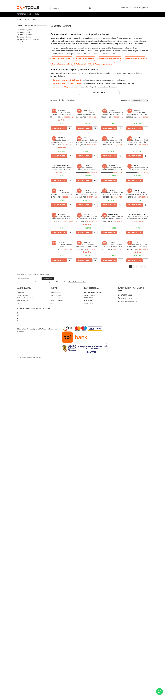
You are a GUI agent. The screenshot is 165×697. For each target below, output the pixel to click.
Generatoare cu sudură (62, 64)
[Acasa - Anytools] (28, 8)
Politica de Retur (56, 295)
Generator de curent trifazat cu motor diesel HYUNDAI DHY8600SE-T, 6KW (86, 217)
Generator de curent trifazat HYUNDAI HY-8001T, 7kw (137, 141)
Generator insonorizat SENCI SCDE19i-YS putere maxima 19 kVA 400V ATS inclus (86, 193)
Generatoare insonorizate (110, 58)
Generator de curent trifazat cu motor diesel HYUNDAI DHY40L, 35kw (137, 169)
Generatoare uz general (62, 58)
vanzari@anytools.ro (128, 301)
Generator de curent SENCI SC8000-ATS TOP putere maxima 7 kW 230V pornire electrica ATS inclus (112, 141)
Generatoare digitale (23, 32)
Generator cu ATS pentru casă (65, 87)
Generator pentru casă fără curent (67, 80)
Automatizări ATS (83, 64)
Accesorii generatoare (104, 64)
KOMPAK (87, 110)
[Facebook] (17, 313)
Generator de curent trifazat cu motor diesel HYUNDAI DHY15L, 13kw (61, 113)
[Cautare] (90, 8)
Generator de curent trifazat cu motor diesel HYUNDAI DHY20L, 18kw (61, 217)
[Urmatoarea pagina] (145, 266)
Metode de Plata (56, 293)
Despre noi (20, 293)
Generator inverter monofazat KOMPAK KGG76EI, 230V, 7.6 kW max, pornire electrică (112, 113)
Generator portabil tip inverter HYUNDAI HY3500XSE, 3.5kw (86, 141)
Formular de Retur (57, 300)
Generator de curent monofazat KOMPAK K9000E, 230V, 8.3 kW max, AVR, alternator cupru (86, 113)
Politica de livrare (22, 300)
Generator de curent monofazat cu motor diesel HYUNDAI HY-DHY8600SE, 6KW (61, 141)
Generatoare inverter (85, 58)
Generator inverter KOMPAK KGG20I (61, 245)
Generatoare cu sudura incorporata (28, 39)
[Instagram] (17, 321)
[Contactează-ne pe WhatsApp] (159, 691)
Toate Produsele (24, 14)
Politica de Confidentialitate (77, 282)
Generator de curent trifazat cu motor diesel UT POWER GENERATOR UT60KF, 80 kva (61, 169)
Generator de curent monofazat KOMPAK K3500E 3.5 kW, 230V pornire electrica (87, 245)
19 (142, 266)
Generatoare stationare (24, 37)
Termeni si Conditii (23, 295)
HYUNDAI (61, 110)
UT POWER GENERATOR (61, 165)
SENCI (112, 138)
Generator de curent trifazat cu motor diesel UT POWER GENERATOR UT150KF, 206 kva (137, 217)
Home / (20, 19)
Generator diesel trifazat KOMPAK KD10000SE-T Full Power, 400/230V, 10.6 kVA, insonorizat (137, 113)
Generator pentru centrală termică (67, 83)
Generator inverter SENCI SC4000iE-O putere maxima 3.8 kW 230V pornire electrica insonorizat (137, 245)
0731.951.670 (126, 298)
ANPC (52, 303)
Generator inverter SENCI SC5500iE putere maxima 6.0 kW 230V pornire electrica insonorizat (61, 193)
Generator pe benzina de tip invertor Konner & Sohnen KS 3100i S (112, 217)
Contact (19, 303)
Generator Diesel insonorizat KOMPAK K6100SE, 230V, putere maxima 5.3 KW (112, 193)
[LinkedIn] (17, 318)
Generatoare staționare (135, 58)
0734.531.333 (126, 295)
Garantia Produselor (57, 298)
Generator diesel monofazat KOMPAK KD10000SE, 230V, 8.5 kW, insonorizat (111, 245)
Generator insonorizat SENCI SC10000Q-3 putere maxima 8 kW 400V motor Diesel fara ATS (86, 169)
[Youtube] (17, 315)
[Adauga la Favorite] (69, 128)
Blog (37, 14)
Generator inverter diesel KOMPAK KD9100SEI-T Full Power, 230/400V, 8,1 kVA (112, 169)
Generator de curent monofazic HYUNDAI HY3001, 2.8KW (137, 193)
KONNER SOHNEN (112, 214)
